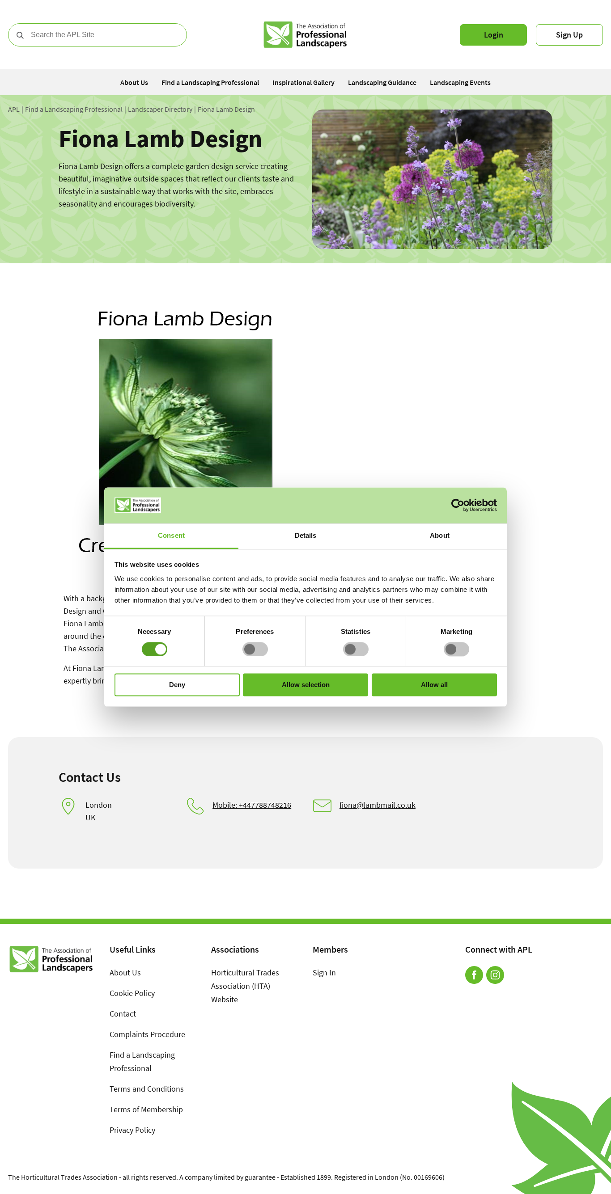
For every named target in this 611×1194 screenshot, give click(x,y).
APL (14, 109)
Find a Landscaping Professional (210, 82)
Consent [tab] (171, 535)
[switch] (255, 649)
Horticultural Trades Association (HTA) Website (245, 985)
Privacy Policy (132, 1130)
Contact (123, 1013)
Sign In (324, 972)
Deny (177, 685)
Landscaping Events (460, 82)
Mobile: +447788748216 (251, 805)
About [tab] (440, 535)
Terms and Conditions (147, 1089)
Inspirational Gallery (303, 82)
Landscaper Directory (160, 109)
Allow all (434, 685)
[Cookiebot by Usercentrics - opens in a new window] (458, 505)
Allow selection (306, 685)
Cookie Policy (132, 993)
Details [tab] (306, 535)
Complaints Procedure (147, 1034)
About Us (134, 82)
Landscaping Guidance (382, 82)
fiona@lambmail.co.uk (377, 805)
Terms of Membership (146, 1109)
